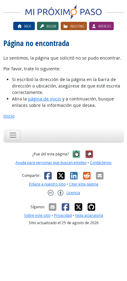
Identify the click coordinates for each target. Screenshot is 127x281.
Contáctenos (101, 162)
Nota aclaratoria (89, 215)
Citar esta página (83, 184)
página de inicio (44, 99)
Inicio (8, 116)
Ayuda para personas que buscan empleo (51, 162)
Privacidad (63, 215)
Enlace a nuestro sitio (47, 184)
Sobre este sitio (37, 215)
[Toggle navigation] (13, 135)
